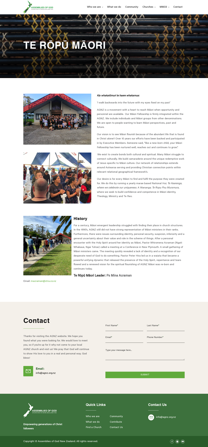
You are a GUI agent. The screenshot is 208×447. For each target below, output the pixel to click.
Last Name (153, 325)
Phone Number (155, 337)
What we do (114, 7)
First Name (111, 325)
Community (131, 7)
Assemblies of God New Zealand (56, 441)
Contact (178, 7)
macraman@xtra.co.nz (43, 281)
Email (108, 337)
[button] (95, 7)
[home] (38, 7)
